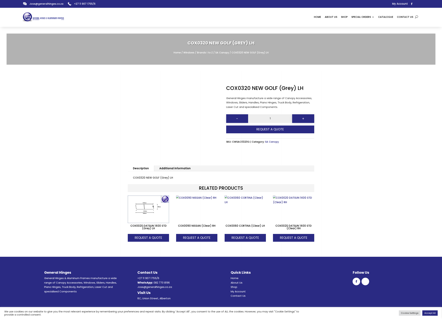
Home (177, 52)
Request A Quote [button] (148, 237)
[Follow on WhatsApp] (417, 4)
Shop (234, 287)
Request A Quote (270, 129)
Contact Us (238, 296)
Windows (188, 52)
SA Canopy (222, 52)
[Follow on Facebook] (412, 4)
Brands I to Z (205, 52)
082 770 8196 (162, 282)
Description (141, 168)
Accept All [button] (430, 313)
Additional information (175, 168)
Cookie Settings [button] (410, 313)
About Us (236, 282)
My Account (238, 291)
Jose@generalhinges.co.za (46, 4)
